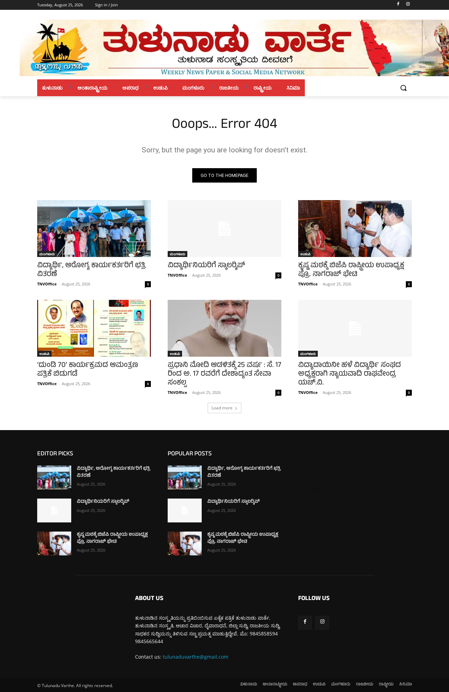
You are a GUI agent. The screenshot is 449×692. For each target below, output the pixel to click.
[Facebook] (398, 5)
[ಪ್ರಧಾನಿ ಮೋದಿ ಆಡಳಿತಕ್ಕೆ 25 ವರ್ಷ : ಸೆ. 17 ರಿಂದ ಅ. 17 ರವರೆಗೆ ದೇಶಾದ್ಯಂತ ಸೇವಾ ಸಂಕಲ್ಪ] (224, 328)
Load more (222, 408)
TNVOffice (47, 283)
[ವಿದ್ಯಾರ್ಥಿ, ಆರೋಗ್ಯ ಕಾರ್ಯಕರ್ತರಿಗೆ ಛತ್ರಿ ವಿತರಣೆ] (94, 228)
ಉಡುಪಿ (305, 253)
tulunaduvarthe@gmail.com (195, 656)
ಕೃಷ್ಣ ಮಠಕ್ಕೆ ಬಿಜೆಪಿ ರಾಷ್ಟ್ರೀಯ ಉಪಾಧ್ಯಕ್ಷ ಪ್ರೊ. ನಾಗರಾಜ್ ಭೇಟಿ (351, 270)
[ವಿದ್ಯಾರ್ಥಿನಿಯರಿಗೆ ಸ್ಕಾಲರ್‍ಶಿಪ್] (224, 228)
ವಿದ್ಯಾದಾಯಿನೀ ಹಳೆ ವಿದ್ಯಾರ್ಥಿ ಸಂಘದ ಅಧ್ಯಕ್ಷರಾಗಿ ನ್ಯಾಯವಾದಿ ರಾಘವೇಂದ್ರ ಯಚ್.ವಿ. (349, 374)
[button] (403, 87)
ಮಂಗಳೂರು (47, 253)
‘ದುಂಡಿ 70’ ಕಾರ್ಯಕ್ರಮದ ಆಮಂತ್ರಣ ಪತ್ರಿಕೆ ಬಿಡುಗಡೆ (87, 370)
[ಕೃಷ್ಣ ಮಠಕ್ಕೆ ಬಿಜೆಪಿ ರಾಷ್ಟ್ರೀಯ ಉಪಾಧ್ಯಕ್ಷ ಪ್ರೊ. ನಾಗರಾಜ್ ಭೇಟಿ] (355, 228)
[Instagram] (408, 5)
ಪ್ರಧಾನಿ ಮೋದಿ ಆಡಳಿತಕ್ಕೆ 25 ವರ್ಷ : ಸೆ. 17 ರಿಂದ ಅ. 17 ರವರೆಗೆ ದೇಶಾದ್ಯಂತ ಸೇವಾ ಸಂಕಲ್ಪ (224, 374)
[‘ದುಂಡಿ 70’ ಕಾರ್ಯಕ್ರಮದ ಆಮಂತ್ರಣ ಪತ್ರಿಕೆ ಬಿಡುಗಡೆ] (94, 328)
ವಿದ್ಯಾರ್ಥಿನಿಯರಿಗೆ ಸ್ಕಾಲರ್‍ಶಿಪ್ (206, 266)
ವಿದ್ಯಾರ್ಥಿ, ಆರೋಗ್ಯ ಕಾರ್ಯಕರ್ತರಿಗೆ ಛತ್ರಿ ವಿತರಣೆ (91, 270)
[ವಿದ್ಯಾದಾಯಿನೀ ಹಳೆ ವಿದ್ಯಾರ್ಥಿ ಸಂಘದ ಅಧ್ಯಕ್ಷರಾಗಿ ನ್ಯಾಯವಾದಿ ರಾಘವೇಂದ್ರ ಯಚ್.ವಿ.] (355, 328)
